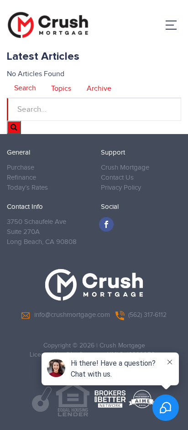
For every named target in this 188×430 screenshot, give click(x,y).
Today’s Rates (27, 188)
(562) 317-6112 (147, 315)
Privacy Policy (121, 188)
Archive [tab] (99, 88)
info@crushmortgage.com (72, 315)
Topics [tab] (61, 88)
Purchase (20, 167)
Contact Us (117, 177)
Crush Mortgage (125, 167)
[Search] (14, 127)
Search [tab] (25, 88)
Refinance (21, 177)
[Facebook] (106, 224)
